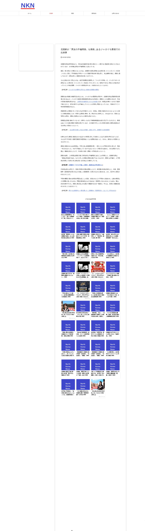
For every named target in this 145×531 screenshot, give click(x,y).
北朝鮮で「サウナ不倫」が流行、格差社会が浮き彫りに (85, 165)
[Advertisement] (72, 29)
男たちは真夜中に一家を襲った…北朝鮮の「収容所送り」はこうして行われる (92, 190)
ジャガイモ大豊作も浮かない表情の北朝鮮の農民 (83, 90)
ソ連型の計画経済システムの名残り (87, 101)
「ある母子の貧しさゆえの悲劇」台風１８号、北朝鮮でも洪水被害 (89, 130)
